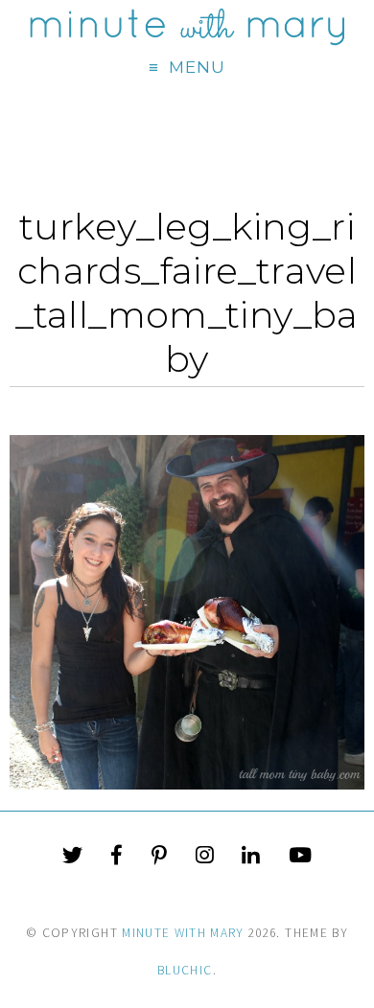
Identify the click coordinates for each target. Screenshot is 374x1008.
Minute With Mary (183, 933)
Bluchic (184, 970)
